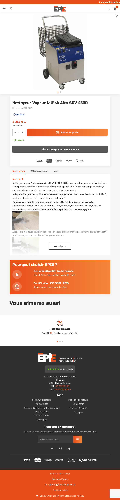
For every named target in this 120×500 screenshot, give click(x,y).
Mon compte (41, 403)
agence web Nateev (74, 495)
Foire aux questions (41, 399)
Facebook (52, 448)
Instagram (60, 448)
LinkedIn (68, 448)
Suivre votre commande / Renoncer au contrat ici (41, 410)
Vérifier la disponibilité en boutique (60, 149)
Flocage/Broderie (78, 408)
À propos (78, 412)
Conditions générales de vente (60, 484)
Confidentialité (60, 490)
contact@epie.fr (63, 389)
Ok (77, 439)
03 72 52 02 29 (109, 8)
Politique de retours (78, 399)
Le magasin (78, 403)
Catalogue (42, 419)
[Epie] (60, 8)
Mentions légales (60, 478)
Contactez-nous (42, 415)
